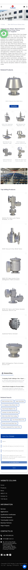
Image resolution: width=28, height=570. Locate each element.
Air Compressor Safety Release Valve (10, 405)
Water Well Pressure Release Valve (16, 24)
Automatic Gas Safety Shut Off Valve (10, 412)
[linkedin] (2, 554)
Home (3, 24)
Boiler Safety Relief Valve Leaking (9, 416)
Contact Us (4, 496)
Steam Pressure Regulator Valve (9, 408)
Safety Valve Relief (20, 401)
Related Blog (8, 373)
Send (14, 468)
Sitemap (9, 565)
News (2, 490)
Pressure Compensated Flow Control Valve (11, 427)
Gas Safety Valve (5, 419)
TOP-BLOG (4, 499)
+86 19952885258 (8, 535)
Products (3, 488)
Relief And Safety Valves (7, 401)
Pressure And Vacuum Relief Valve (9, 423)
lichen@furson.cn (8, 539)
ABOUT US (4, 493)
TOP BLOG (15, 565)
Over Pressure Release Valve (18, 419)
